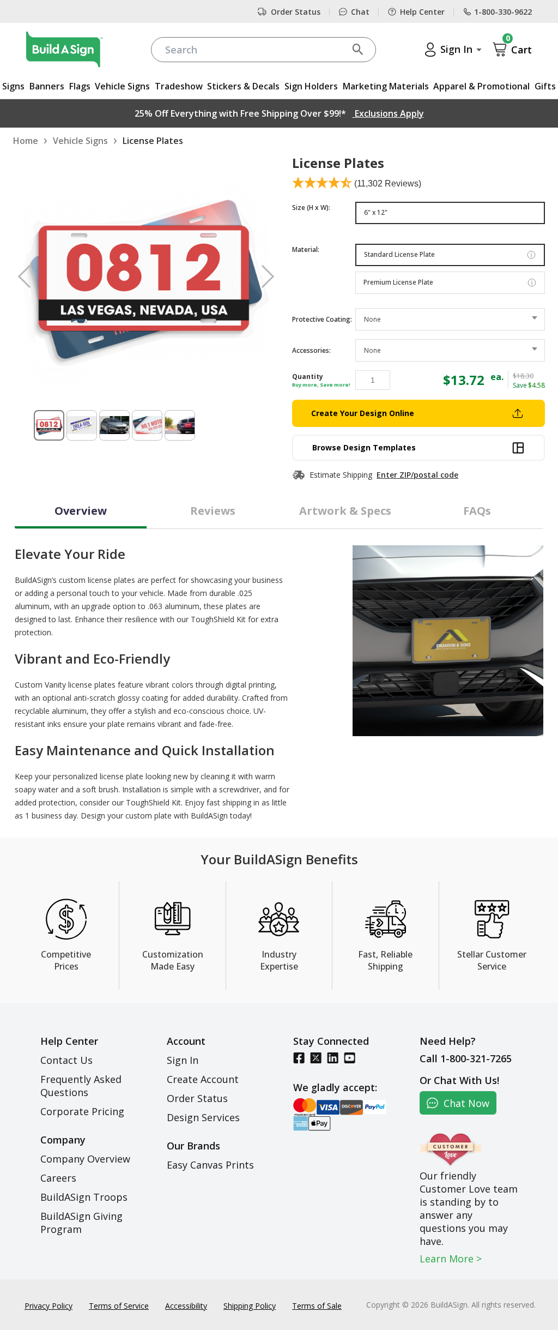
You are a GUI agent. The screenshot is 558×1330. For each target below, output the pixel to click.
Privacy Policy (48, 1306)
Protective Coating (322, 319)
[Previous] (29, 275)
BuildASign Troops (84, 1196)
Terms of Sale (317, 1306)
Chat (360, 12)
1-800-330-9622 (503, 12)
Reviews (212, 510)
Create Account (203, 1079)
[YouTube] (349, 1057)
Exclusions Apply (388, 113)
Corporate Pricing (82, 1111)
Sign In (182, 1060)
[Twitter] (316, 1057)
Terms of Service (119, 1306)
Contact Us (66, 1060)
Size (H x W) (311, 207)
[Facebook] (299, 1057)
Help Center (422, 12)
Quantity (307, 376)
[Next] (262, 275)
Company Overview (85, 1158)
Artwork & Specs (345, 510)
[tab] (81, 512)
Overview (80, 510)
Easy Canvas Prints (210, 1164)
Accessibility (186, 1306)
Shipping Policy (249, 1306)
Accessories (311, 350)
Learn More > (451, 1258)
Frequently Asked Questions (81, 1086)
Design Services (203, 1117)
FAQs (477, 510)
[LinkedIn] (332, 1057)
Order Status (295, 12)
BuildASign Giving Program (81, 1222)
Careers (58, 1177)
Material (305, 249)
